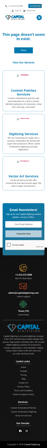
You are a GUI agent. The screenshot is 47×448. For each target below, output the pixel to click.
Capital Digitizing (32, 444)
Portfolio (23, 371)
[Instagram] (26, 430)
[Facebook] (20, 430)
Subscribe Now (23, 234)
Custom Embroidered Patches (23, 408)
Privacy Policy (23, 386)
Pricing (24, 375)
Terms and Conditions (23, 390)
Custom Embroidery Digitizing (23, 412)
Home (23, 367)
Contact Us (23, 383)
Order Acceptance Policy (23, 394)
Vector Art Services (23, 415)
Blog (23, 379)
